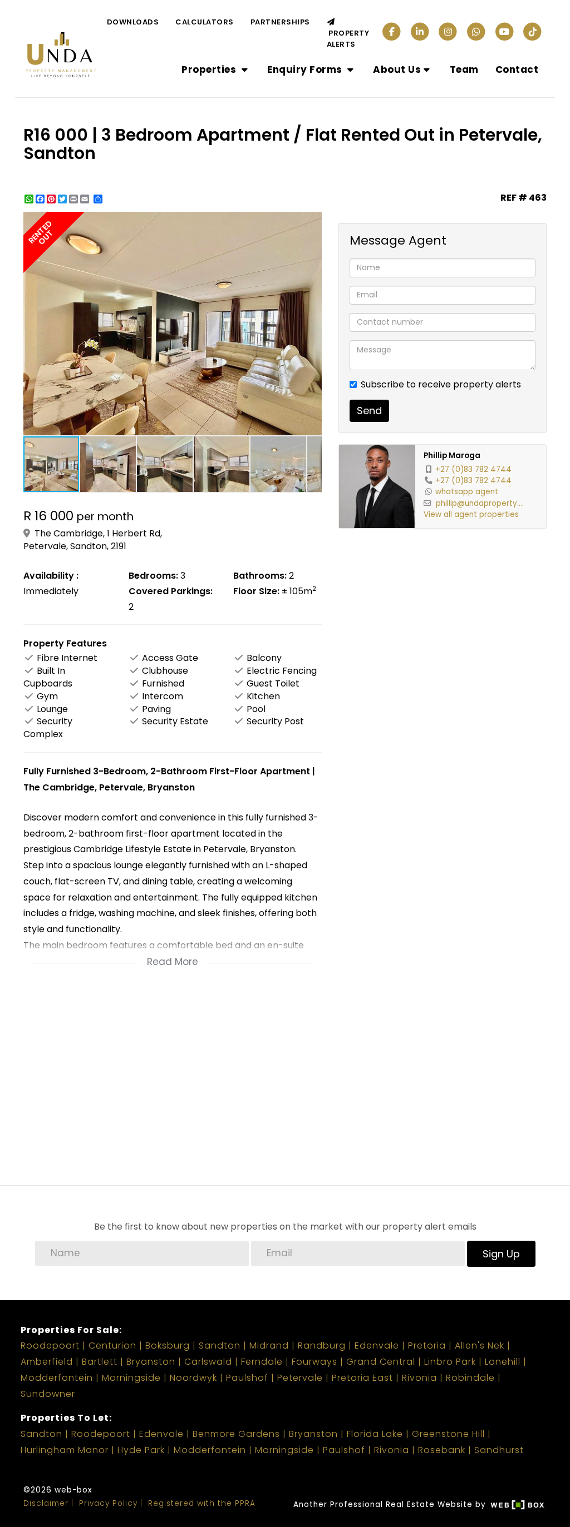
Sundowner (48, 1393)
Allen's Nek (479, 1345)
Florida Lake (375, 1433)
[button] (312, 222)
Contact (517, 69)
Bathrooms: (260, 576)
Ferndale (262, 1361)
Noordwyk (193, 1377)
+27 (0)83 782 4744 (473, 469)
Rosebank (441, 1450)
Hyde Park (141, 1450)
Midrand (269, 1345)
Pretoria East (362, 1377)
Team (464, 69)
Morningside (131, 1377)
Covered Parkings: (171, 591)
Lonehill (502, 1361)
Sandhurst (499, 1450)
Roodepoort (50, 1345)
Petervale (300, 1377)
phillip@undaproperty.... (480, 503)
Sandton (219, 1345)
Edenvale (377, 1345)
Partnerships (280, 22)
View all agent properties (471, 514)
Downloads (133, 22)
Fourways (314, 1361)
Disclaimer (45, 1503)
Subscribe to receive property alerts (441, 385)
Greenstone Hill (448, 1433)
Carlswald (208, 1361)
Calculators (204, 22)
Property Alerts (348, 38)
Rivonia (419, 1377)
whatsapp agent (466, 491)
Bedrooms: (153, 576)
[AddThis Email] (85, 199)
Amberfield (47, 1361)
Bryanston (150, 1361)
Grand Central (380, 1361)
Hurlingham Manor (65, 1450)
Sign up (501, 1254)
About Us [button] (397, 69)
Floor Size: (256, 591)
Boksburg (167, 1345)
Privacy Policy (108, 1503)
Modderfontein (57, 1377)
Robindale (470, 1377)
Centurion (112, 1345)
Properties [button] (210, 69)
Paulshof (247, 1377)
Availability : (50, 576)
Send (369, 410)
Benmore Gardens (236, 1433)
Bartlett (99, 1361)
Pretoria (427, 1345)
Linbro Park (450, 1361)
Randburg (322, 1345)
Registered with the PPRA (201, 1503)
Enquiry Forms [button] (306, 69)
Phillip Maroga (452, 455)
